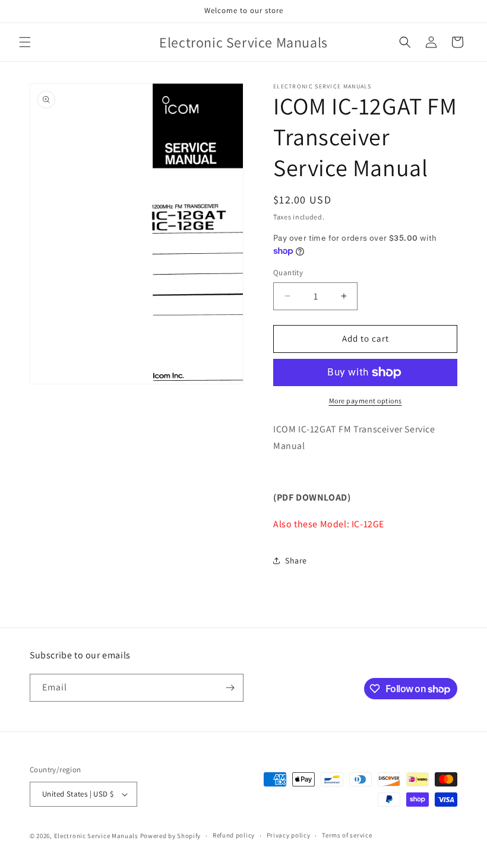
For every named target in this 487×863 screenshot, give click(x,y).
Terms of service (347, 835)
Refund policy (234, 835)
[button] (25, 42)
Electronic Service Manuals (96, 836)
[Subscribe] (230, 688)
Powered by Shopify (170, 836)
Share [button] (296, 560)
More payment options (365, 400)
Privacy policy (289, 835)
